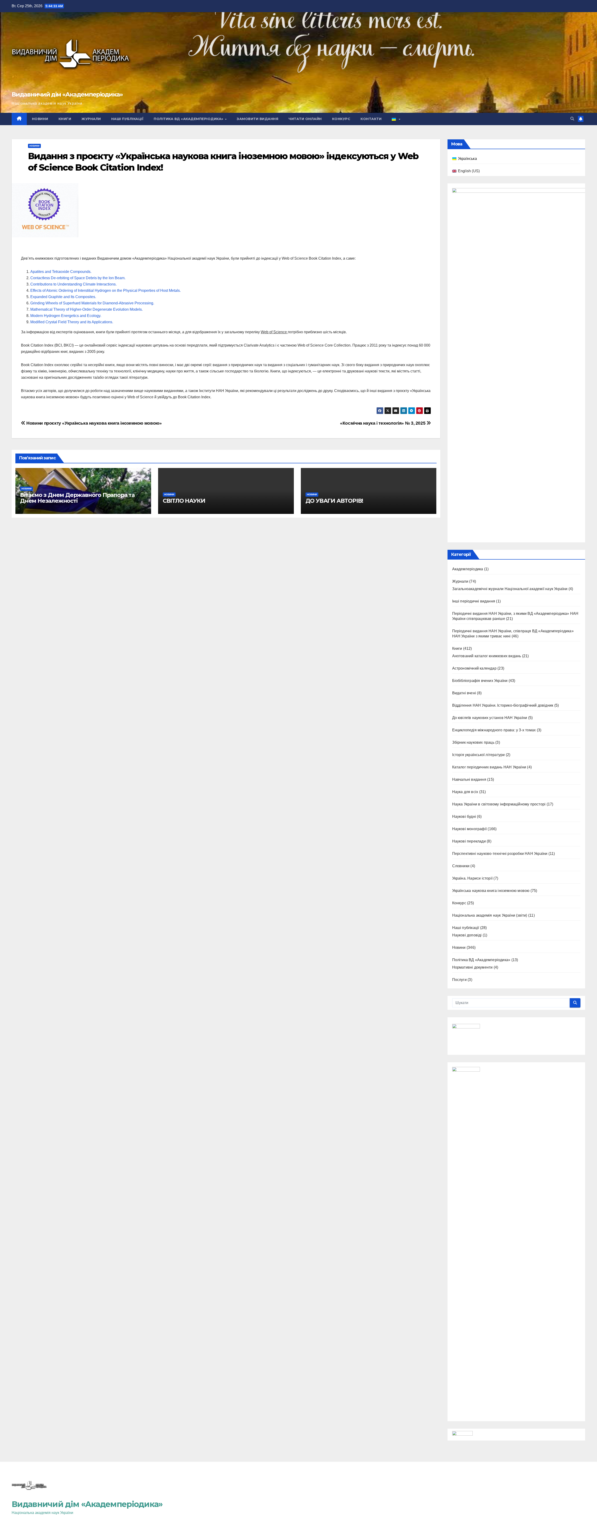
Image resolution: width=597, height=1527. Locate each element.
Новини (40, 119)
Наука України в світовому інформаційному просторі (499, 804)
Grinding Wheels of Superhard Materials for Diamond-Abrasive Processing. (92, 303)
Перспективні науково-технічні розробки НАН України (500, 854)
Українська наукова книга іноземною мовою (491, 891)
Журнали (91, 119)
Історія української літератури (478, 755)
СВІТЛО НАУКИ (184, 500)
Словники (461, 866)
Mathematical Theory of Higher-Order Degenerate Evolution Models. (86, 309)
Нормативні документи (472, 967)
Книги (65, 119)
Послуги (459, 980)
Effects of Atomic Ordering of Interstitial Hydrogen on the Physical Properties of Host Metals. (105, 290)
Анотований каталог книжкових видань (486, 656)
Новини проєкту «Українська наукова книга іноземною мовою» (93, 423)
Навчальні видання (469, 779)
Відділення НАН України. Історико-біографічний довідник (502, 705)
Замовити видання (257, 119)
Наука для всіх (465, 792)
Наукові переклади (469, 841)
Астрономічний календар (474, 668)
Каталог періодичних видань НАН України (489, 767)
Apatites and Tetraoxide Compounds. (60, 272)
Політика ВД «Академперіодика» (189, 119)
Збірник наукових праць (473, 742)
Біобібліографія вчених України (480, 681)
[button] (572, 119)
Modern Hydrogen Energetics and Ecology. (65, 316)
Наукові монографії (469, 829)
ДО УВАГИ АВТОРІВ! (334, 500)
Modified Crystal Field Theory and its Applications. (71, 322)
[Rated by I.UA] (462, 1434)
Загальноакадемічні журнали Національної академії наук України (510, 589)
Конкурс (341, 119)
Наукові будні (464, 817)
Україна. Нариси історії (472, 878)
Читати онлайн (305, 119)
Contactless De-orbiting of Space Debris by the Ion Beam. (77, 278)
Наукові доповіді (467, 935)
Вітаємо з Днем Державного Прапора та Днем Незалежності (77, 498)
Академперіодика (467, 569)
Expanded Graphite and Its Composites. (63, 297)
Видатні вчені (464, 693)
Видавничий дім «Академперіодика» (67, 94)
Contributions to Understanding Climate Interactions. (73, 284)
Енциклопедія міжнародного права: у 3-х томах (494, 730)
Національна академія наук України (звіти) (489, 915)
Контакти (371, 119)
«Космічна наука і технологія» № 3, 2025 (383, 423)
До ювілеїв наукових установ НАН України (489, 718)
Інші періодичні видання (473, 601)
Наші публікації (127, 119)
